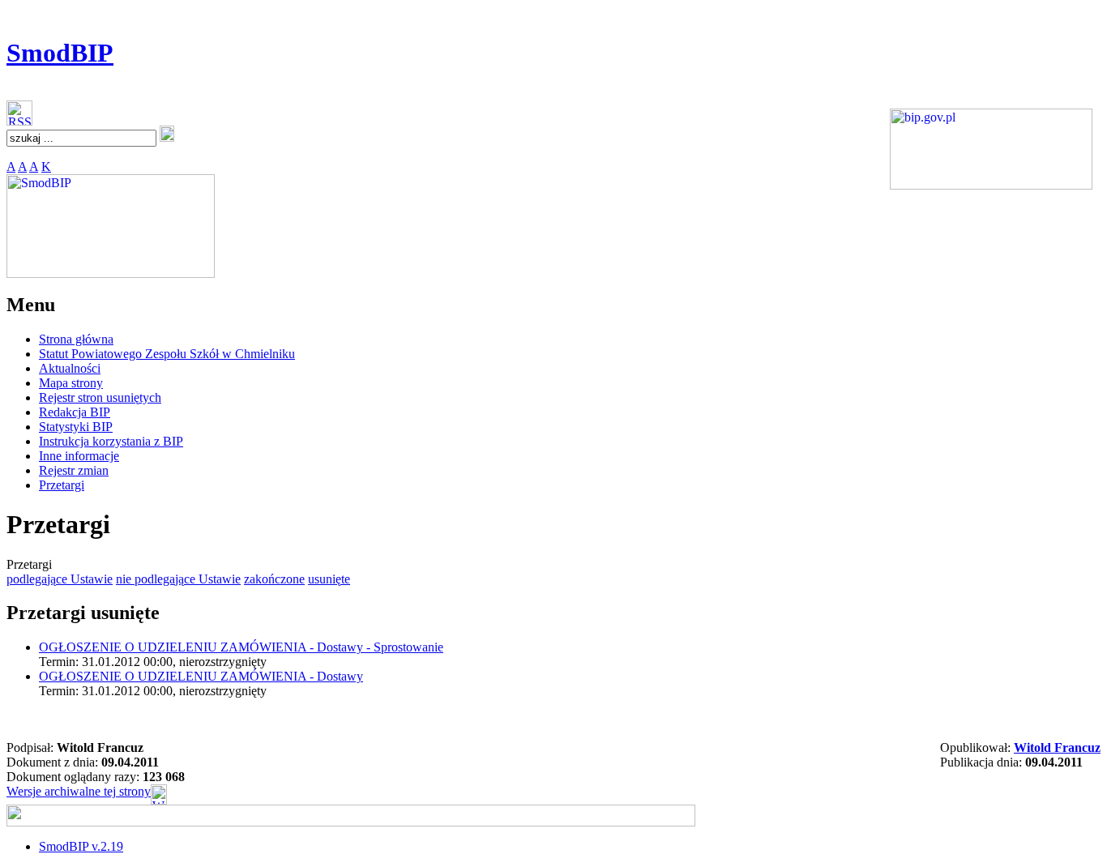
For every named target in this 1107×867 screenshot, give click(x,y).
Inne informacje (79, 456)
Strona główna (76, 339)
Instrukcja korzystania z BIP (111, 441)
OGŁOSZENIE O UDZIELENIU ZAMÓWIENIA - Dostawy (201, 676)
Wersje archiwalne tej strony (78, 791)
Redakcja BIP (74, 412)
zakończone (274, 579)
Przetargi (61, 485)
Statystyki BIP (76, 426)
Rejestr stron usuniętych (100, 397)
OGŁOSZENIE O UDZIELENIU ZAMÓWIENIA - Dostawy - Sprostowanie (241, 647)
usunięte (329, 579)
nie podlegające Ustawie (178, 579)
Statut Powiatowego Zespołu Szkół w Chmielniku (167, 354)
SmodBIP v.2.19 (81, 846)
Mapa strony (71, 383)
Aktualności (69, 368)
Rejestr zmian (74, 470)
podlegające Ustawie (59, 579)
